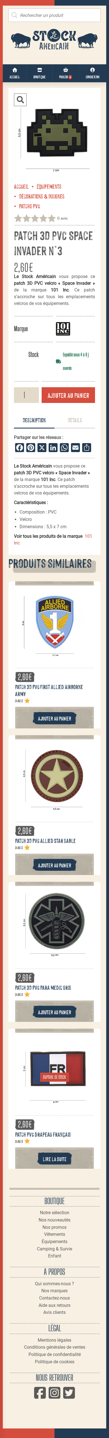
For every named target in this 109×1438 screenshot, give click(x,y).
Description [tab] (34, 419)
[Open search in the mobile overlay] (54, 15)
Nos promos (54, 1227)
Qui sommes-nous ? (54, 1283)
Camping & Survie (54, 1249)
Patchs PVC (29, 205)
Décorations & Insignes (42, 196)
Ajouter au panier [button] (54, 718)
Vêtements (54, 1234)
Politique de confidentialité (55, 1354)
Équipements (49, 186)
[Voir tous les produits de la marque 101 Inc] (63, 328)
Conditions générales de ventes (54, 1347)
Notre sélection (54, 1212)
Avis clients (54, 1312)
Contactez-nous (54, 1298)
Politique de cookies (54, 1361)
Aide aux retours (54, 1305)
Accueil (21, 186)
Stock (34, 354)
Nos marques (54, 1290)
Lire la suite (55, 1158)
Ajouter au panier (68, 395)
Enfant (54, 1256)
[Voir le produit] (54, 655)
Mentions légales (54, 1340)
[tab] (34, 420)
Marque (21, 328)
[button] (20, 100)
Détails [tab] (75, 419)
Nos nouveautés (54, 1220)
